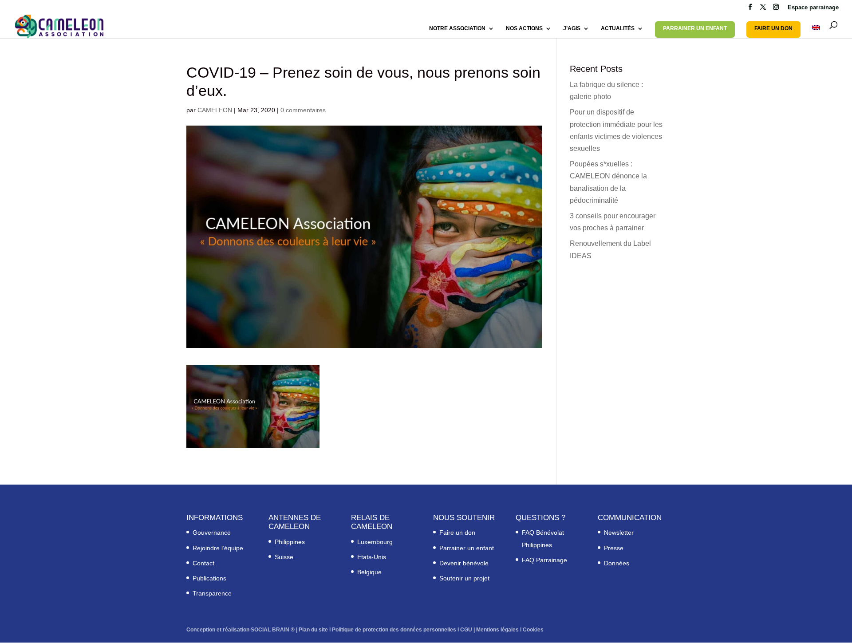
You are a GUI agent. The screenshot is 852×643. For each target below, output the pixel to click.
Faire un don (457, 532)
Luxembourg (375, 541)
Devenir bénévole (464, 563)
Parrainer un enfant (466, 548)
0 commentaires (303, 110)
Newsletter (619, 532)
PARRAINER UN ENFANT (695, 28)
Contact (203, 563)
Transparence (212, 593)
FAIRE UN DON (773, 28)
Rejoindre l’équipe (218, 548)
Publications (209, 578)
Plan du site (313, 630)
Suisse (284, 556)
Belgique (369, 572)
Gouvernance (212, 532)
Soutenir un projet (464, 578)
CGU (466, 630)
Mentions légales (497, 630)
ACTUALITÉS (618, 28)
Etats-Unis (371, 556)
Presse (613, 548)
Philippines (290, 541)
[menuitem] (816, 31)
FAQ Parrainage (544, 560)
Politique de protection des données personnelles (394, 630)
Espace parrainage (813, 7)
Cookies (533, 630)
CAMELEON (214, 110)
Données (616, 563)
